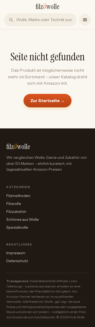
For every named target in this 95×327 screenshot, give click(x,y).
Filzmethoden (18, 195)
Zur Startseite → (47, 100)
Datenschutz (17, 260)
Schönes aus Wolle (22, 219)
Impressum (15, 253)
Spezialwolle (17, 227)
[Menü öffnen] (85, 20)
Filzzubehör (16, 211)
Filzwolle (13, 203)
